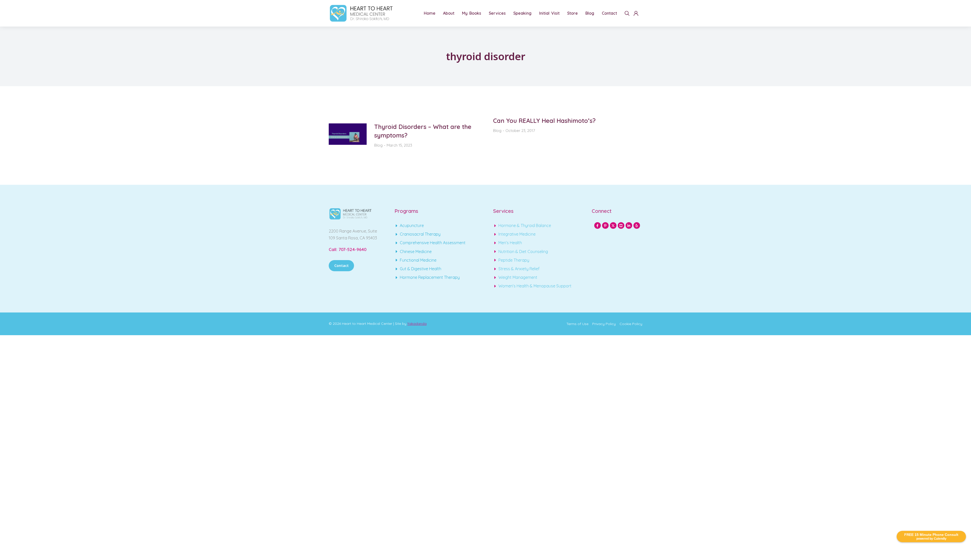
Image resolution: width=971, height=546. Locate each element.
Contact (341, 265)
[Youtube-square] (621, 225)
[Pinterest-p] (605, 225)
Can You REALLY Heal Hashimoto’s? (544, 120)
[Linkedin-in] (629, 225)
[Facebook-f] (597, 225)
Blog (378, 145)
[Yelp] (636, 225)
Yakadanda (417, 323)
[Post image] (348, 135)
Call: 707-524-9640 (347, 249)
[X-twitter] (613, 225)
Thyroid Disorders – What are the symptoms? (422, 131)
